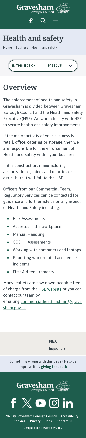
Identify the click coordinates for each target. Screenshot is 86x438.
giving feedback (54, 367)
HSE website (50, 289)
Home (7, 47)
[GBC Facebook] (13, 403)
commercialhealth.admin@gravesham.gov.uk (42, 304)
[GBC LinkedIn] (67, 403)
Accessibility (69, 416)
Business (22, 47)
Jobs (48, 421)
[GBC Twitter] (27, 403)
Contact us (65, 421)
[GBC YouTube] (40, 403)
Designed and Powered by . (43, 427)
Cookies (19, 421)
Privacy (35, 421)
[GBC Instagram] (54, 403)
